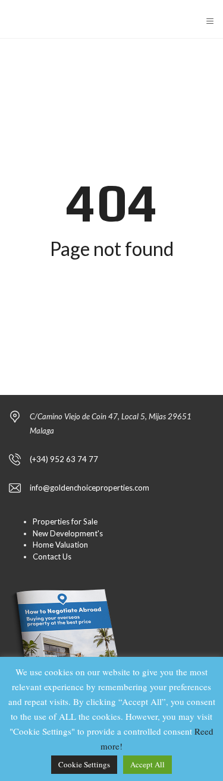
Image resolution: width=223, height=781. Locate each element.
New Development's (68, 533)
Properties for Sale (65, 521)
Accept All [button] (147, 764)
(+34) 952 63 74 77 (64, 459)
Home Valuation (60, 544)
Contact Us (52, 556)
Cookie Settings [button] (84, 764)
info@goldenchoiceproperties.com (89, 487)
